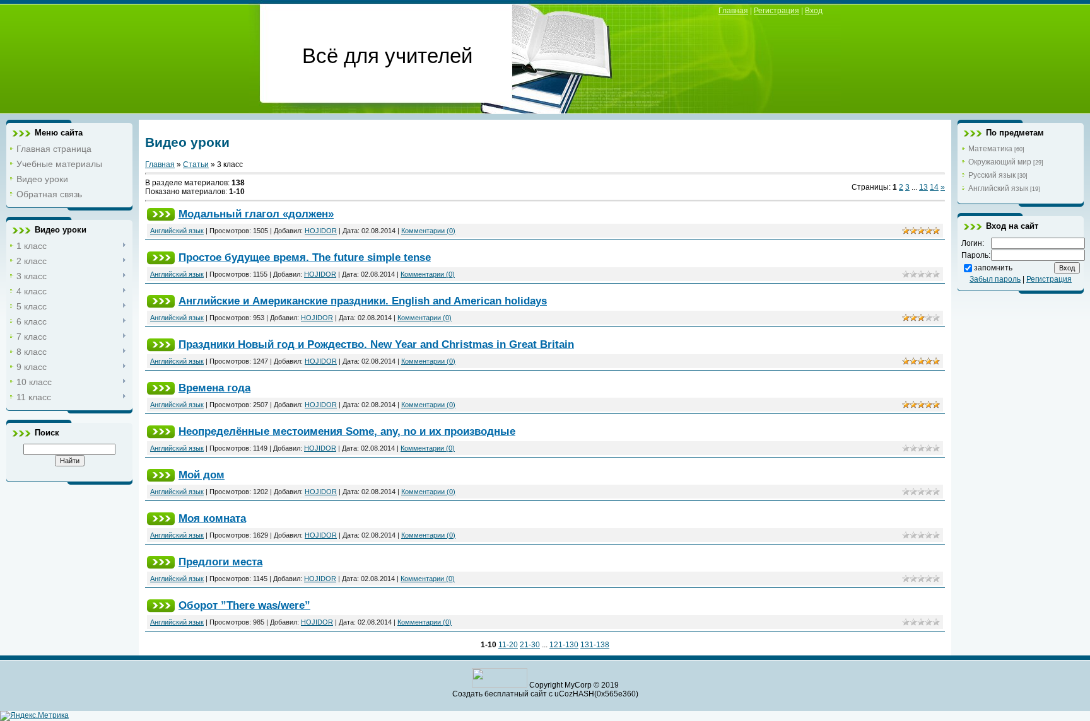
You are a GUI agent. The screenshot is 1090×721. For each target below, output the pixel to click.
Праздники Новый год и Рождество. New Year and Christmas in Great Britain (376, 344)
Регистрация (776, 10)
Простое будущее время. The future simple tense (305, 257)
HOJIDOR (321, 230)
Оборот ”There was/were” (244, 605)
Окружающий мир (999, 162)
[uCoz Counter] (499, 685)
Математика (990, 148)
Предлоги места (220, 561)
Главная (733, 10)
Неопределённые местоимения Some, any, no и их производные (347, 431)
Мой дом (202, 474)
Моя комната (212, 518)
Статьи (196, 164)
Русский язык (992, 175)
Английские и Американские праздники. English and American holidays (363, 300)
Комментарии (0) (428, 230)
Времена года (214, 387)
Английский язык (177, 230)
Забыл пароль (995, 279)
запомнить (993, 267)
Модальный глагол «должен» (256, 213)
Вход (814, 10)
